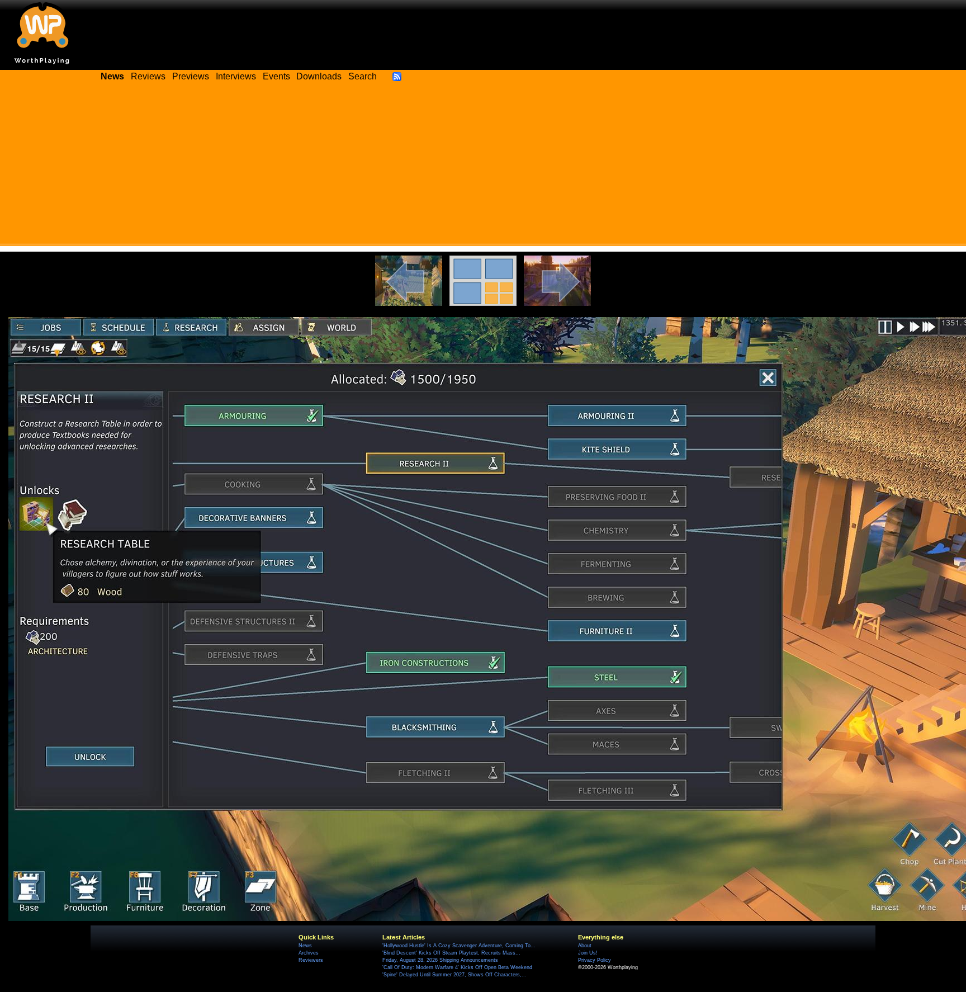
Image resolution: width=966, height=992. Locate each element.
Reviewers (311, 960)
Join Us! (588, 953)
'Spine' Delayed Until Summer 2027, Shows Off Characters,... (454, 974)
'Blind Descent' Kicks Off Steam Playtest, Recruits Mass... (451, 953)
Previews (190, 76)
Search (362, 76)
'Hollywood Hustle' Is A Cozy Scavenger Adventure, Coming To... (459, 945)
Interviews (236, 76)
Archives (309, 953)
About (584, 945)
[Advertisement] (483, 167)
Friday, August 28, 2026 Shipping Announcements (440, 960)
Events (276, 76)
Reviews (148, 76)
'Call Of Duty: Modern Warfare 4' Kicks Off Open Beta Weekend (457, 967)
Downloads (319, 76)
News (305, 945)
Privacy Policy (594, 960)
